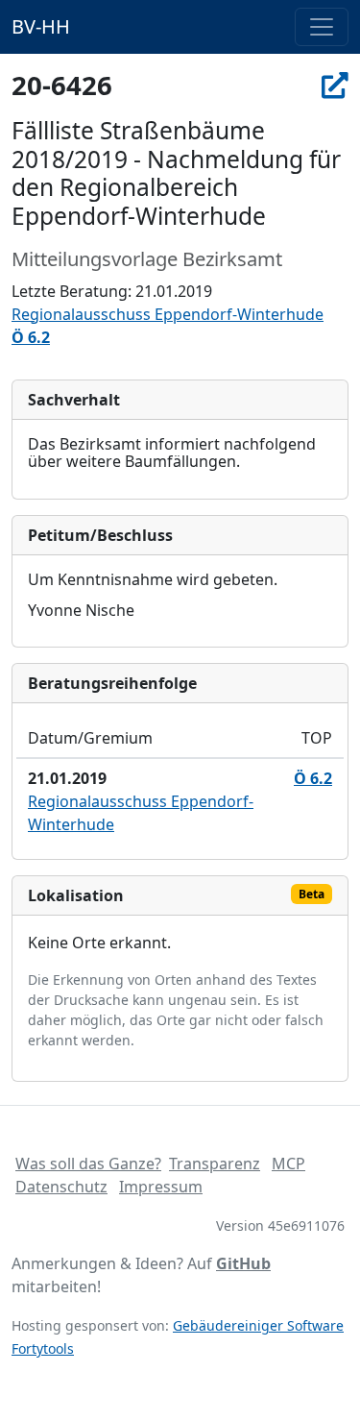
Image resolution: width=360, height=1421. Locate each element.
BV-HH (41, 26)
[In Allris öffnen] (335, 84)
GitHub (243, 1263)
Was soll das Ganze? (88, 1163)
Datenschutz (61, 1186)
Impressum (161, 1186)
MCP (288, 1163)
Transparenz (214, 1163)
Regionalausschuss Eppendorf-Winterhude (168, 314)
